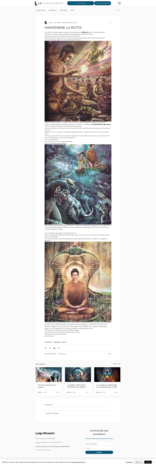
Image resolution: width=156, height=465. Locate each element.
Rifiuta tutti (139, 462)
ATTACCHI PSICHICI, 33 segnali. (47, 386)
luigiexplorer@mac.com (43, 442)
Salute (72, 10)
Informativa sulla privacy (78, 462)
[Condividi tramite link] (59, 348)
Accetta (148, 462)
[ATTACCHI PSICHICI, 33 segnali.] (49, 374)
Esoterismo (52, 10)
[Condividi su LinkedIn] (54, 348)
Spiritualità (63, 10)
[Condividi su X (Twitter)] (50, 348)
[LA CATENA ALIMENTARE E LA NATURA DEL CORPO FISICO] (107, 374)
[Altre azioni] (110, 22)
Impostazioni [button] (129, 462)
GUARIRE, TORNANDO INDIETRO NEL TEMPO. (76, 386)
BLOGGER (51, 438)
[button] (102, 3)
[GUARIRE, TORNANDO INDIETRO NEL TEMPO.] (78, 374)
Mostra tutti (116, 364)
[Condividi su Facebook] (45, 348)
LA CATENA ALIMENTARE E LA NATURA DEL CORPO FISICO (107, 386)
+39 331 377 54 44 (57, 442)
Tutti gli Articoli (41, 10)
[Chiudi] (154, 462)
